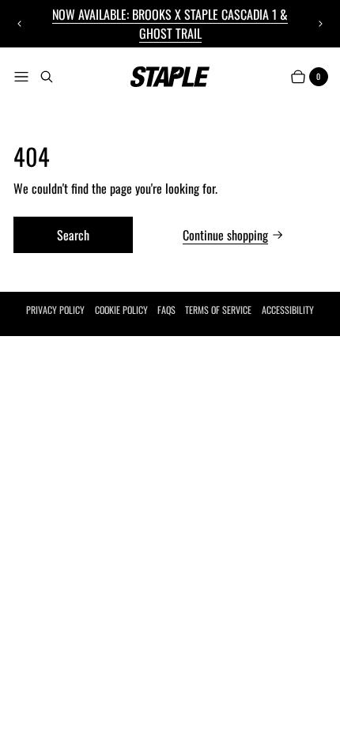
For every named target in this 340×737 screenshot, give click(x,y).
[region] (170, 23)
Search (73, 234)
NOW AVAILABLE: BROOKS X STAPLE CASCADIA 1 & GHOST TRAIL (170, 24)
